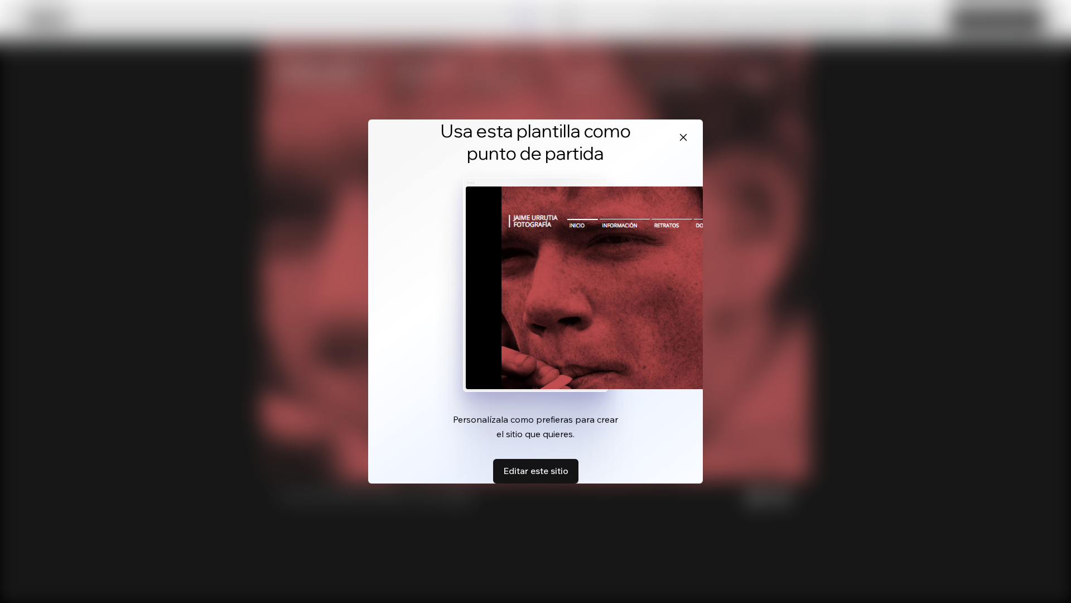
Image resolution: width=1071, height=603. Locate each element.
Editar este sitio (535, 470)
